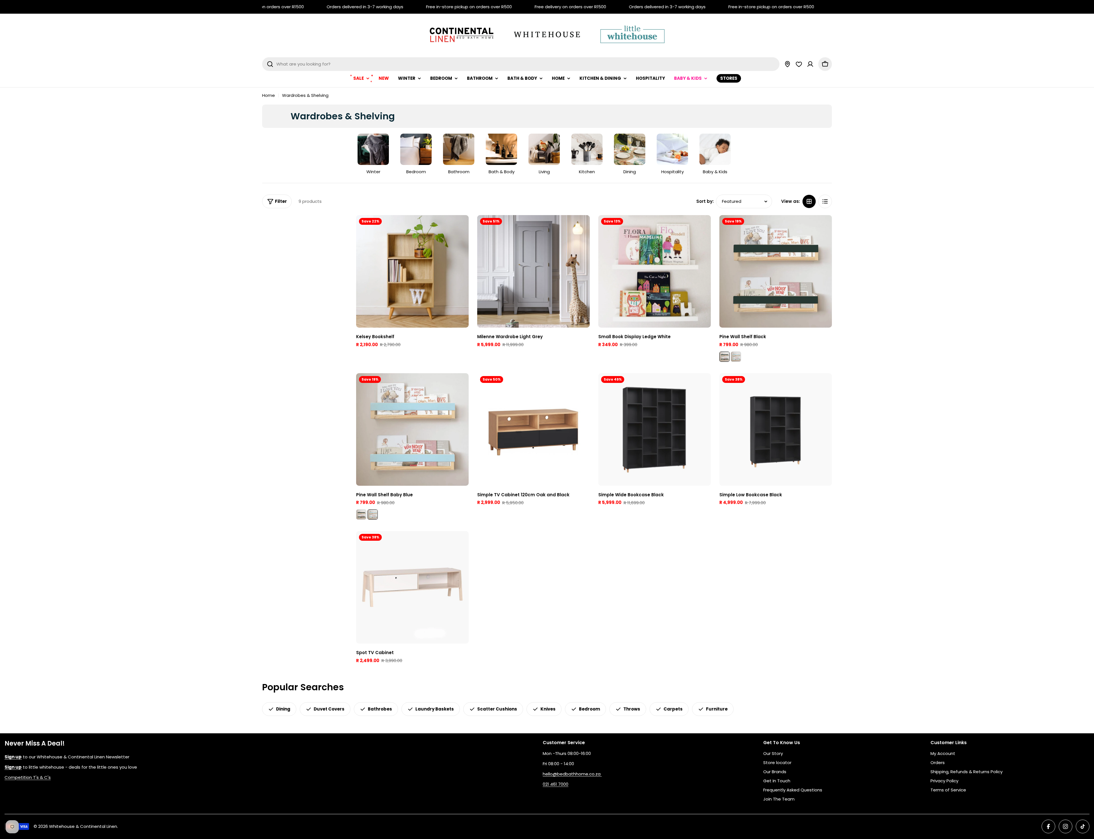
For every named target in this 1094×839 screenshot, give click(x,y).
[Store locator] (787, 64)
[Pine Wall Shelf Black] (775, 271)
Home (268, 95)
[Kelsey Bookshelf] (412, 271)
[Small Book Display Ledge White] (654, 271)
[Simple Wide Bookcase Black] (654, 429)
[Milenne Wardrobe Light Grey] (533, 271)
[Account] (810, 64)
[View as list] (825, 201)
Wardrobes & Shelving (305, 95)
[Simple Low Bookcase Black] (775, 429)
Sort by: (705, 201)
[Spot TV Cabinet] (412, 587)
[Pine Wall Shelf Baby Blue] (736, 357)
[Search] (270, 64)
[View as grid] (809, 201)
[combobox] (520, 64)
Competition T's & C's (28, 777)
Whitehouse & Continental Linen (83, 826)
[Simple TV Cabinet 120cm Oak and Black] (533, 429)
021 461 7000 (555, 784)
